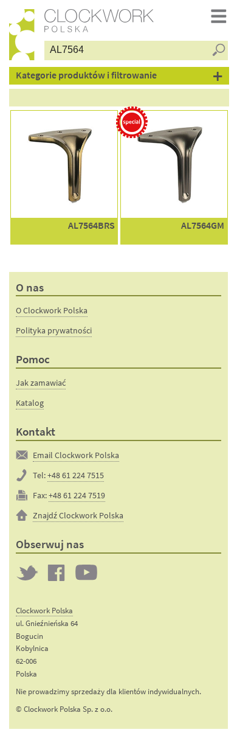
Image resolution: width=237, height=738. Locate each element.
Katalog (30, 403)
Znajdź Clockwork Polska (78, 515)
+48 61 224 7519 (77, 495)
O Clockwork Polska (52, 310)
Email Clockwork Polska (76, 455)
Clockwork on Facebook (56, 572)
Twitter (27, 572)
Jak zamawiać (41, 383)
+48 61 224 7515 (75, 475)
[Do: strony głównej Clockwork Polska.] (22, 34)
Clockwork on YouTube (86, 572)
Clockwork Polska (44, 610)
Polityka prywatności (54, 330)
